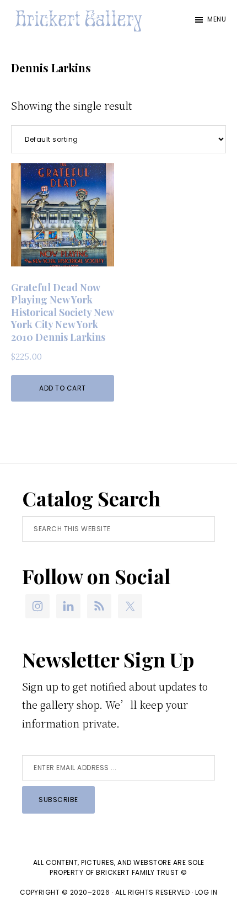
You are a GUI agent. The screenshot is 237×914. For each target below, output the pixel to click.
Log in (206, 892)
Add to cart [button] (62, 388)
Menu (216, 19)
